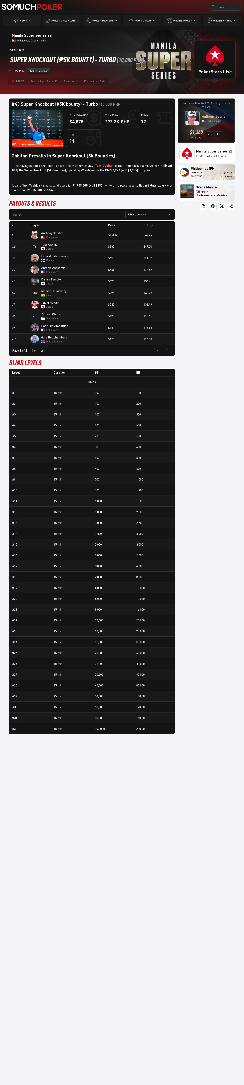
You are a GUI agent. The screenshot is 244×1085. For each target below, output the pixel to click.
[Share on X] (222, 206)
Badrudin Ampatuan (54, 326)
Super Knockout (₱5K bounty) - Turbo (85, 81)
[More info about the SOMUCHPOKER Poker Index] (151, 225)
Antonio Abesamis (53, 268)
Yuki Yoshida (49, 244)
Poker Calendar (63, 20)
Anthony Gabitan (52, 233)
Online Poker (182, 20)
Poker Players (103, 20)
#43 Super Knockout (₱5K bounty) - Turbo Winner (206, 104)
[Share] (231, 206)
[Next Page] (168, 350)
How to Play (142, 20)
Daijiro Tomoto (51, 279)
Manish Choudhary (53, 291)
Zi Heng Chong (51, 314)
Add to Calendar (39, 70)
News (23, 20)
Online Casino (222, 20)
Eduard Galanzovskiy (55, 256)
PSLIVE (20, 81)
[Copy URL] (203, 206)
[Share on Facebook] (213, 206)
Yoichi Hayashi (50, 302)
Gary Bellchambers (54, 337)
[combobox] (80, 59)
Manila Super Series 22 (44, 81)
